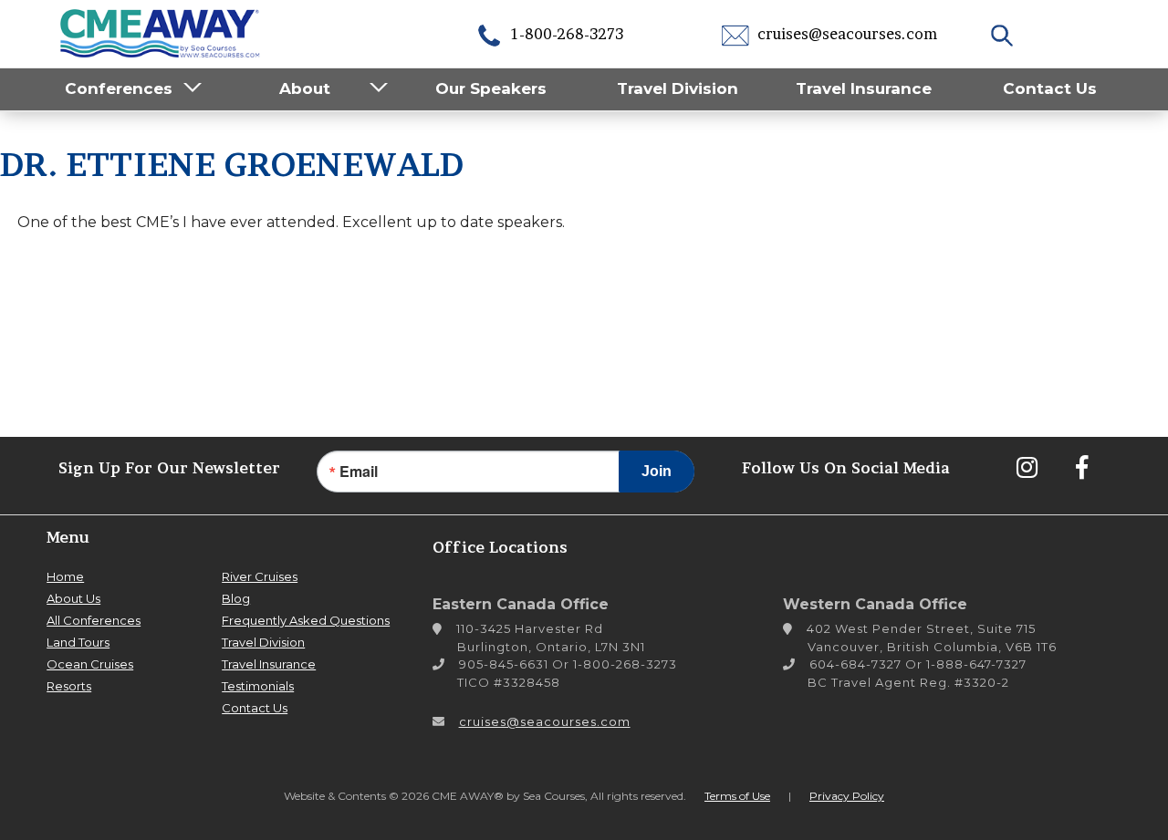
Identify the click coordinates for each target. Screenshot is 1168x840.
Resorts (69, 686)
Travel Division (677, 88)
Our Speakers (491, 88)
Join (656, 471)
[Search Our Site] (1004, 34)
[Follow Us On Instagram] (1026, 467)
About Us (73, 598)
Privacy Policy (846, 796)
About (304, 88)
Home (65, 576)
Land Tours (78, 642)
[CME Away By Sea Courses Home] (160, 31)
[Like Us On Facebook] (1081, 467)
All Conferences (94, 620)
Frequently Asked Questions (306, 620)
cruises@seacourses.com (845, 34)
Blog (236, 598)
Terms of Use (737, 796)
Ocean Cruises (90, 664)
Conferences (118, 88)
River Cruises (259, 576)
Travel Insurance (864, 88)
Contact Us (1050, 88)
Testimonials (258, 686)
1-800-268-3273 (565, 34)
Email (358, 471)
